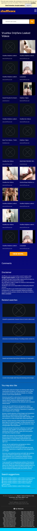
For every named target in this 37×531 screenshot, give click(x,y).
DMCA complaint (6, 293)
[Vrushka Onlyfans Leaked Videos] (10, 53)
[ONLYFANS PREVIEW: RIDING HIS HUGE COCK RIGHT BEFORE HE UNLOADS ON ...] (27, 158)
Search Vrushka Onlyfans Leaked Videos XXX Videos (18, 479)
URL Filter (18, 497)
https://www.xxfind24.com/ (9, 525)
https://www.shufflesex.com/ (9, 519)
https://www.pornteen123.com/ (27, 517)
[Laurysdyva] (27, 74)
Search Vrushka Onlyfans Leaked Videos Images (16, 486)
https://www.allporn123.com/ (27, 519)
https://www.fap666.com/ (9, 516)
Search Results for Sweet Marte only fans (14, 98)
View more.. (18, 254)
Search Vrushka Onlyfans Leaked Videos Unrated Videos (19, 478)
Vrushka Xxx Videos (8, 161)
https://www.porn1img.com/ (27, 521)
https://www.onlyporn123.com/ (27, 520)
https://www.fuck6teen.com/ (27, 514)
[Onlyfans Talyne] (27, 95)
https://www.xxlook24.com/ (9, 526)
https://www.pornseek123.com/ (28, 515)
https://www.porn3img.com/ (27, 524)
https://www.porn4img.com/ (27, 525)
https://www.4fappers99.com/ (9, 513)
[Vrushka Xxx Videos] (10, 158)
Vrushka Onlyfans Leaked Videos (11, 55)
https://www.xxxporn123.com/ (9, 524)
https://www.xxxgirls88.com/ (27, 511)
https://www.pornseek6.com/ (27, 516)
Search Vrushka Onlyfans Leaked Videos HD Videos (17, 481)
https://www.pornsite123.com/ (9, 517)
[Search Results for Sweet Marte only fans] (10, 95)
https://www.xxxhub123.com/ (9, 522)
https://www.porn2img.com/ (27, 522)
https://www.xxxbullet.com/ (10, 521)
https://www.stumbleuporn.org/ (28, 526)
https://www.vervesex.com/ (9, 520)
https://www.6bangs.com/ (9, 514)
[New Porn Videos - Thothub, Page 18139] (10, 137)
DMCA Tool (25, 497)
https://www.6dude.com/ (9, 515)
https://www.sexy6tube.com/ (27, 513)
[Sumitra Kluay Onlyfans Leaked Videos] (27, 179)
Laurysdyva (23, 77)
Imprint (19, 496)
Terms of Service (26, 496)
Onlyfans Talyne (24, 98)
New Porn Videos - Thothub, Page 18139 (14, 140)
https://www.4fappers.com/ (9, 511)
